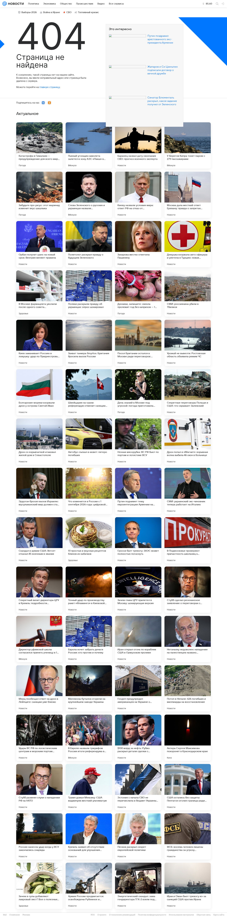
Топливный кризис (88, 12)
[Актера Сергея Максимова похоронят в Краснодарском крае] (187, 738)
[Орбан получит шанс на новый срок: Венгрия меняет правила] (39, 244)
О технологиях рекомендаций (122, 915)
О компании (14, 915)
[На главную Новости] (15, 3)
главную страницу (49, 87)
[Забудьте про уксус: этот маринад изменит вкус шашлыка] (39, 195)
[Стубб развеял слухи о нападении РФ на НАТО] (39, 787)
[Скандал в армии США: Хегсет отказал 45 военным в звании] (39, 540)
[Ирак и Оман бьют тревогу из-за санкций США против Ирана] (187, 886)
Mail (5, 915)
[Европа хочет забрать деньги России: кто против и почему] (89, 639)
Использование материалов (181, 915)
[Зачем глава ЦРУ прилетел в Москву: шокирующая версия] (138, 590)
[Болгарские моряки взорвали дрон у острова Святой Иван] (39, 392)
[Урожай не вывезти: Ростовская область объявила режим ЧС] (187, 343)
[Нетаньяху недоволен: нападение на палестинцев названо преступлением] (187, 639)
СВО (68, 12)
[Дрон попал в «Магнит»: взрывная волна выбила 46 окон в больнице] (187, 441)
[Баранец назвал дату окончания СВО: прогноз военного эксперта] (138, 145)
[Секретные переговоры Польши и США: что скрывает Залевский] (187, 392)
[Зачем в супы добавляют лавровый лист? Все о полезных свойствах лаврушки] (39, 886)
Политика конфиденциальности (152, 915)
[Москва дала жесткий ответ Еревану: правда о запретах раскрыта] (187, 195)
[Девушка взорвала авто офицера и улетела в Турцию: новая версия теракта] (187, 244)
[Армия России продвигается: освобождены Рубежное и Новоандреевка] (89, 886)
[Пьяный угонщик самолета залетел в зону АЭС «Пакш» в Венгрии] (89, 145)
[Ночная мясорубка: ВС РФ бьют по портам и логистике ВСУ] (138, 441)
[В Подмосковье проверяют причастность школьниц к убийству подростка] (187, 540)
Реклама (26, 915)
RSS (93, 915)
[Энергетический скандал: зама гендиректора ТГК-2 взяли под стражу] (138, 886)
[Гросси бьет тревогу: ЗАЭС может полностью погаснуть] (138, 540)
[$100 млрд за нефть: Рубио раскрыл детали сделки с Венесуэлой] (138, 738)
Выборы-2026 (29, 12)
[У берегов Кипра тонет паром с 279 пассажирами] (187, 145)
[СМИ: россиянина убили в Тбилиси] (187, 293)
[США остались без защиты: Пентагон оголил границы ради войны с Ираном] (187, 787)
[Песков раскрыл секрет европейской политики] (138, 836)
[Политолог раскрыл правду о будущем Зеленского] (89, 244)
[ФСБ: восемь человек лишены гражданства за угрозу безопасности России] (187, 836)
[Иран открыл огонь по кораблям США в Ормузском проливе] (138, 639)
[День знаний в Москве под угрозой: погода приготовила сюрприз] (138, 392)
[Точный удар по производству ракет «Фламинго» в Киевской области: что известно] (89, 590)
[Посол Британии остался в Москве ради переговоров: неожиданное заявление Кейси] (138, 343)
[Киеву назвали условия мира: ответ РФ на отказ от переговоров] (138, 195)
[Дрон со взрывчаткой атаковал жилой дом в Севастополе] (39, 441)
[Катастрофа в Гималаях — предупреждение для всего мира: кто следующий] (39, 145)
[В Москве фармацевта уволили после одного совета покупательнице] (39, 293)
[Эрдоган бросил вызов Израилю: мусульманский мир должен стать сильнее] (39, 491)
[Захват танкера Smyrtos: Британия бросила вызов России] (89, 343)
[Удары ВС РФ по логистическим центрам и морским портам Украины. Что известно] (39, 738)
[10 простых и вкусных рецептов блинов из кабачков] (89, 540)
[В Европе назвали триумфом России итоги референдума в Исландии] (89, 738)
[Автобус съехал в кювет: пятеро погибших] (89, 441)
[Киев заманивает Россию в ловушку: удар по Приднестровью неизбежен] (39, 343)
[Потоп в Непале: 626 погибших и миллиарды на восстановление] (187, 688)
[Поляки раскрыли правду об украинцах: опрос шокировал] (89, 293)
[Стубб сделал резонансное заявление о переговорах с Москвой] (187, 590)
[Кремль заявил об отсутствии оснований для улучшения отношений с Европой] (89, 836)
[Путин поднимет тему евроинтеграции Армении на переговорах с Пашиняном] (138, 491)
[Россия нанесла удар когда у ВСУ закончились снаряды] (39, 836)
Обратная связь (204, 915)
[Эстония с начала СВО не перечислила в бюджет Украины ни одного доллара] (138, 787)
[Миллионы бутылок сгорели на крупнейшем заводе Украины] (89, 688)
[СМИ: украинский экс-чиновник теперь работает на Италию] (187, 491)
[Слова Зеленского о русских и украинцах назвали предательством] (89, 195)
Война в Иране (51, 12)
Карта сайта (218, 915)
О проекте (101, 915)
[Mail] (4, 3)
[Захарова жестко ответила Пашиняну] (138, 244)
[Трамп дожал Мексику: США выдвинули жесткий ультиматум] (89, 787)
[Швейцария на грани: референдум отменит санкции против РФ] (89, 392)
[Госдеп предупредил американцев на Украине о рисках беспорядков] (138, 688)
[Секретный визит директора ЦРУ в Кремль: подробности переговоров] (39, 590)
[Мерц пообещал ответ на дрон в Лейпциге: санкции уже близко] (39, 688)
